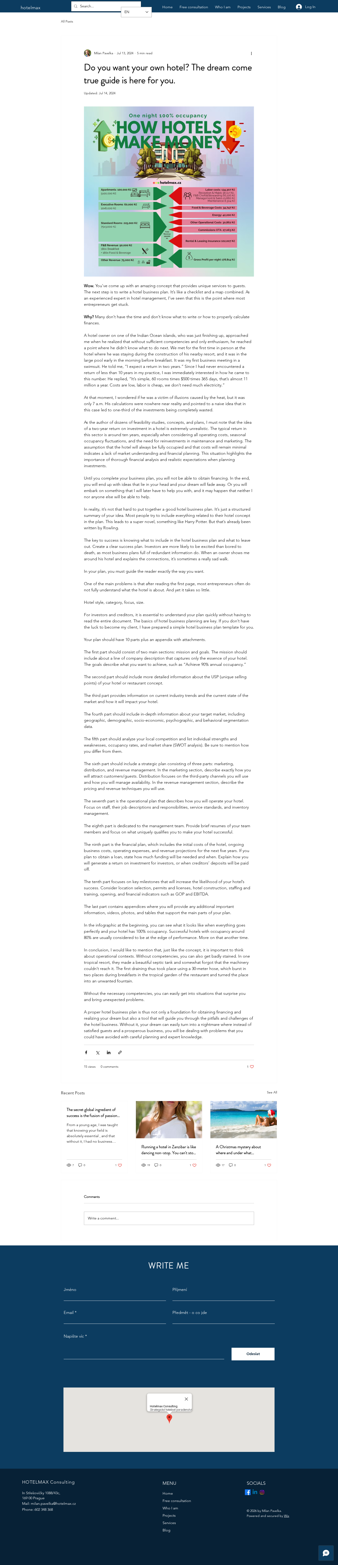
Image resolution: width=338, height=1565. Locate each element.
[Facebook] (248, 1492)
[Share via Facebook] (86, 1052)
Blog (166, 1530)
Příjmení (179, 1289)
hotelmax (30, 7)
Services (169, 1523)
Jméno (70, 1289)
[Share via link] (120, 1052)
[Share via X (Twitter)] (97, 1052)
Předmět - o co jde (189, 1312)
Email (69, 1312)
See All (272, 1092)
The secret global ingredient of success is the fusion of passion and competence (92, 1113)
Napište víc (74, 1336)
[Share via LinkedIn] (108, 1052)
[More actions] (251, 53)
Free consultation (177, 1501)
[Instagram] (262, 1492)
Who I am (170, 1508)
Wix (286, 1516)
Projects (169, 1515)
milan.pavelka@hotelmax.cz (53, 1503)
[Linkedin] (255, 1492)
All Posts (67, 21)
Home (168, 1493)
